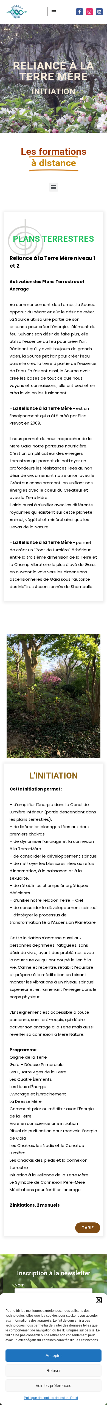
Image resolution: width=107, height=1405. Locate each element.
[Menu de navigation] (53, 11)
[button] (99, 1300)
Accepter (54, 1355)
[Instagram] (89, 11)
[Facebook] (79, 11)
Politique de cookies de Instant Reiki (51, 1398)
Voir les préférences (53, 1385)
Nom (20, 1285)
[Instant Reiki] (16, 12)
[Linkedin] (99, 11)
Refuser (53, 1370)
